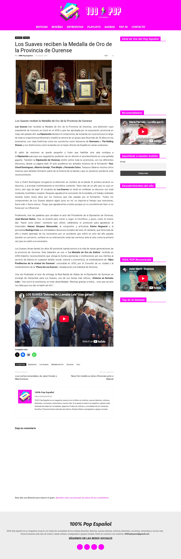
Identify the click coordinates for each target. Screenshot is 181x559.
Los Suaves (44, 364)
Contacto (138, 27)
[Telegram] (52, 414)
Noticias (42, 27)
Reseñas (57, 27)
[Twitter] (57, 414)
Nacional (18, 38)
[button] (162, 27)
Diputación (32, 364)
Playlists (94, 27)
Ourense (70, 364)
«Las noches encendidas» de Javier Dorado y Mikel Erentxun (36, 377)
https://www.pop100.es (43, 396)
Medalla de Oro (57, 364)
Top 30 (123, 27)
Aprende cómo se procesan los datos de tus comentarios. (82, 497)
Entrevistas (75, 27)
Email (122, 161)
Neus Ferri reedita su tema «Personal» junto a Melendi (92, 377)
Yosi (78, 364)
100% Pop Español (25, 56)
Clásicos (26, 38)
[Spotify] (47, 414)
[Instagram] (42, 414)
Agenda (109, 27)
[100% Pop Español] (90, 12)
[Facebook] (37, 414)
